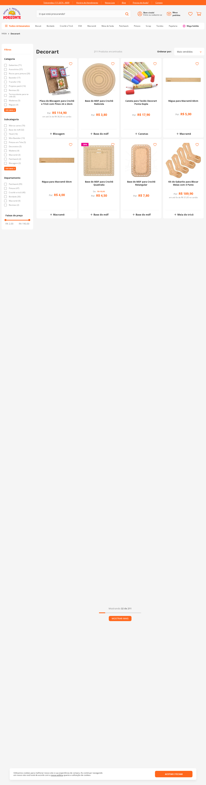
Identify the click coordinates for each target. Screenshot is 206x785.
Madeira (14, 151)
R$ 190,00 (24, 223)
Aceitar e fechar (174, 774)
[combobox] (83, 14)
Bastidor (14, 78)
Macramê (14, 155)
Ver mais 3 (10, 168)
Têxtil (13, 134)
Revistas (14, 90)
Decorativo (15, 146)
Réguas (13, 105)
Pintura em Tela (17, 142)
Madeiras (14, 100)
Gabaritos (15, 65)
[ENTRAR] (151, 14)
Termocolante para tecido (19, 95)
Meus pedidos (176, 14)
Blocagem (15, 163)
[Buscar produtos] (127, 14)
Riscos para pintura (19, 73)
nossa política (57, 775)
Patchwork (15, 159)
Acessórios (16, 69)
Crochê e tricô (17, 192)
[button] (17, 59)
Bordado (15, 197)
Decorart (15, 33)
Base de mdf (16, 130)
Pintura (14, 188)
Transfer (15, 82)
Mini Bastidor (17, 138)
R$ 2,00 (9, 223)
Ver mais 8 (10, 110)
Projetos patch (17, 86)
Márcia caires (17, 126)
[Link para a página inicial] (4, 33)
